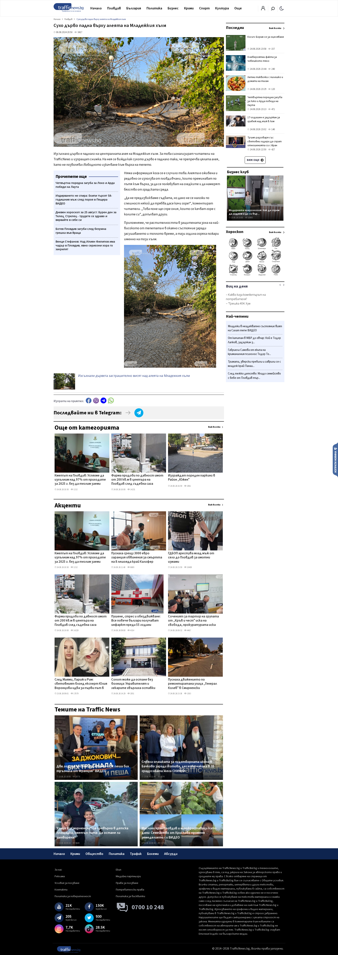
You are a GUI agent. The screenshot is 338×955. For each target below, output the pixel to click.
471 (273, 109)
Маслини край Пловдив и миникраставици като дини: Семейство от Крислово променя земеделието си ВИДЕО (179, 833)
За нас (58, 870)
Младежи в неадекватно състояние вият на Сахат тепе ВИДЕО (255, 328)
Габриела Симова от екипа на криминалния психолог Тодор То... (249, 352)
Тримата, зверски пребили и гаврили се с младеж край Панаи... (254, 364)
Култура (222, 8)
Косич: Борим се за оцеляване (265, 37)
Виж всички (214, 427)
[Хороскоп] (255, 275)
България (133, 8)
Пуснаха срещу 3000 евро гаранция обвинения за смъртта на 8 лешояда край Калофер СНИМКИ (136, 557)
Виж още (253, 160)
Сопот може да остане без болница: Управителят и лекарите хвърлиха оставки (133, 684)
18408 (189, 567)
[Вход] (263, 9)
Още (238, 8)
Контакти (61, 890)
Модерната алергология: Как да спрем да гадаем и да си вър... (254, 212)
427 (273, 149)
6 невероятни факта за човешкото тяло (262, 59)
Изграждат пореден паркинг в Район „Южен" (191, 478)
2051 (132, 693)
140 (273, 129)
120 (273, 89)
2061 (189, 486)
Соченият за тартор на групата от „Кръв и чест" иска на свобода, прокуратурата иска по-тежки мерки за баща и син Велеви (193, 621)
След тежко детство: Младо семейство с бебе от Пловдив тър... (254, 376)
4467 (189, 630)
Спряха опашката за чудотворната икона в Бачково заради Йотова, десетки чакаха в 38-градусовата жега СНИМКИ (178, 766)
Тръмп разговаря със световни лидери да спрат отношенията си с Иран (264, 141)
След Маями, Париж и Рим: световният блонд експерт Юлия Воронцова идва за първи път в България (81, 684)
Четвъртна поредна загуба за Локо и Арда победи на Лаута (264, 101)
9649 (77, 843)
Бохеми (153, 853)
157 (273, 49)
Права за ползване (127, 883)
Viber (96, 400)
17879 (75, 693)
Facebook (89, 400)
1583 (189, 693)
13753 (162, 843)
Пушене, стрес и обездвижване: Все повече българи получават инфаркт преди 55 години (136, 621)
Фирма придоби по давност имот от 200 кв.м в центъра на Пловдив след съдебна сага (137, 480)
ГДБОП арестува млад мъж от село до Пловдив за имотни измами (191, 557)
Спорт (204, 8)
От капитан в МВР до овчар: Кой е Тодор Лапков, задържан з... (254, 340)
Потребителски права (130, 890)
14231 (132, 489)
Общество (94, 853)
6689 (132, 567)
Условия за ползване (67, 883)
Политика (154, 8)
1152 (75, 489)
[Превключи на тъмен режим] (282, 8)
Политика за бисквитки (130, 896)
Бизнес (173, 8)
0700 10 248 (148, 907)
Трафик (136, 853)
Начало (96, 8)
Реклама (60, 876)
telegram (103, 400)
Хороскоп (234, 232)
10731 (77, 776)
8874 (162, 776)
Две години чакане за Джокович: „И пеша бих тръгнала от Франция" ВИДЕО (93, 768)
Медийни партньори (128, 876)
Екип (118, 870)
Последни (235, 27)
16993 (250, 217)
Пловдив (114, 8)
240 (273, 69)
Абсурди (170, 853)
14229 (75, 630)
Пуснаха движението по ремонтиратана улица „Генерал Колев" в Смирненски (192, 684)
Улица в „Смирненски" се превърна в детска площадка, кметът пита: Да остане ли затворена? (92, 833)
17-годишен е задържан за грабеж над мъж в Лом (263, 119)
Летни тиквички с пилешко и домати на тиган (265, 79)
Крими (189, 8)
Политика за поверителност (73, 896)
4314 (132, 630)
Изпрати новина (335, 460)
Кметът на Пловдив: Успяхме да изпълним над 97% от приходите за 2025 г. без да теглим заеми (80, 480)
